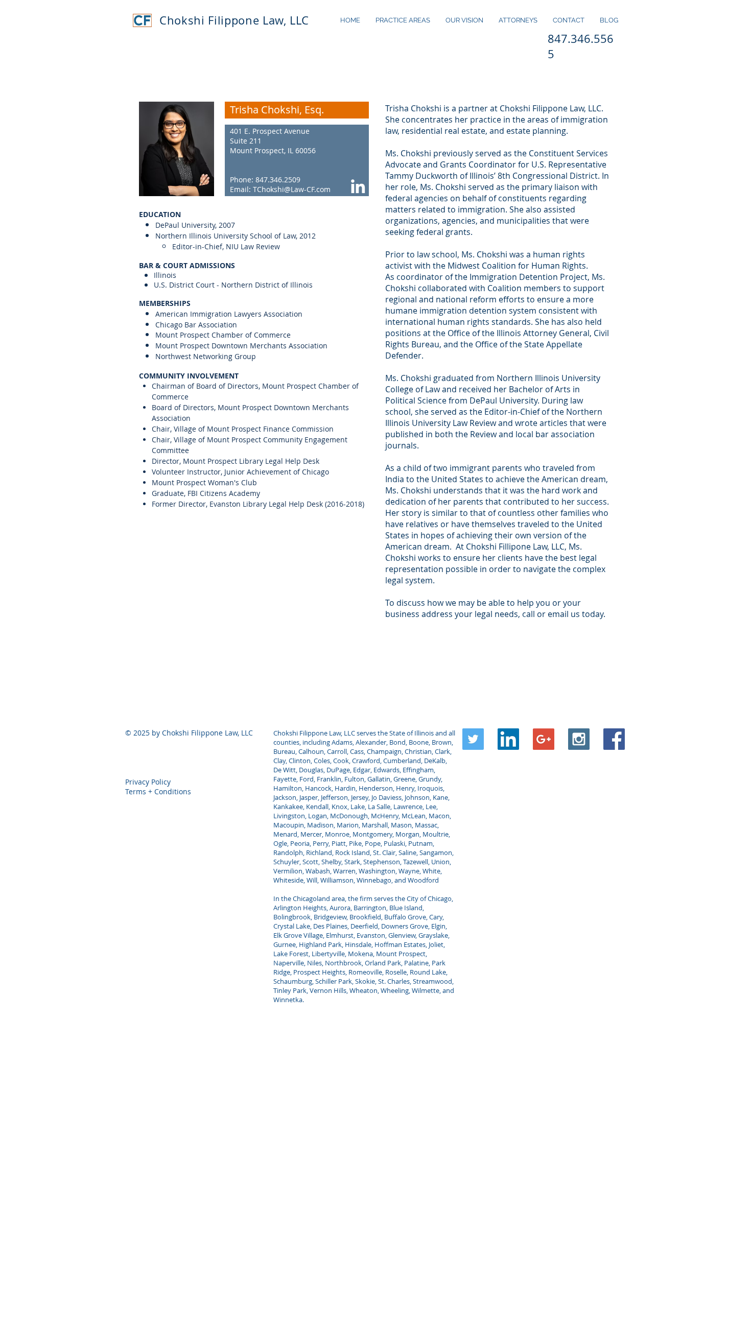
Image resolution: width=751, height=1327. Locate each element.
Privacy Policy (148, 782)
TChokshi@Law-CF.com (292, 189)
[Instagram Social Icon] (579, 739)
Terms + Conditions (158, 791)
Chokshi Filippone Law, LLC (234, 20)
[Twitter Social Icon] (473, 739)
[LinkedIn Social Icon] (508, 739)
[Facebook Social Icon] (614, 739)
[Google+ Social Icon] (543, 739)
